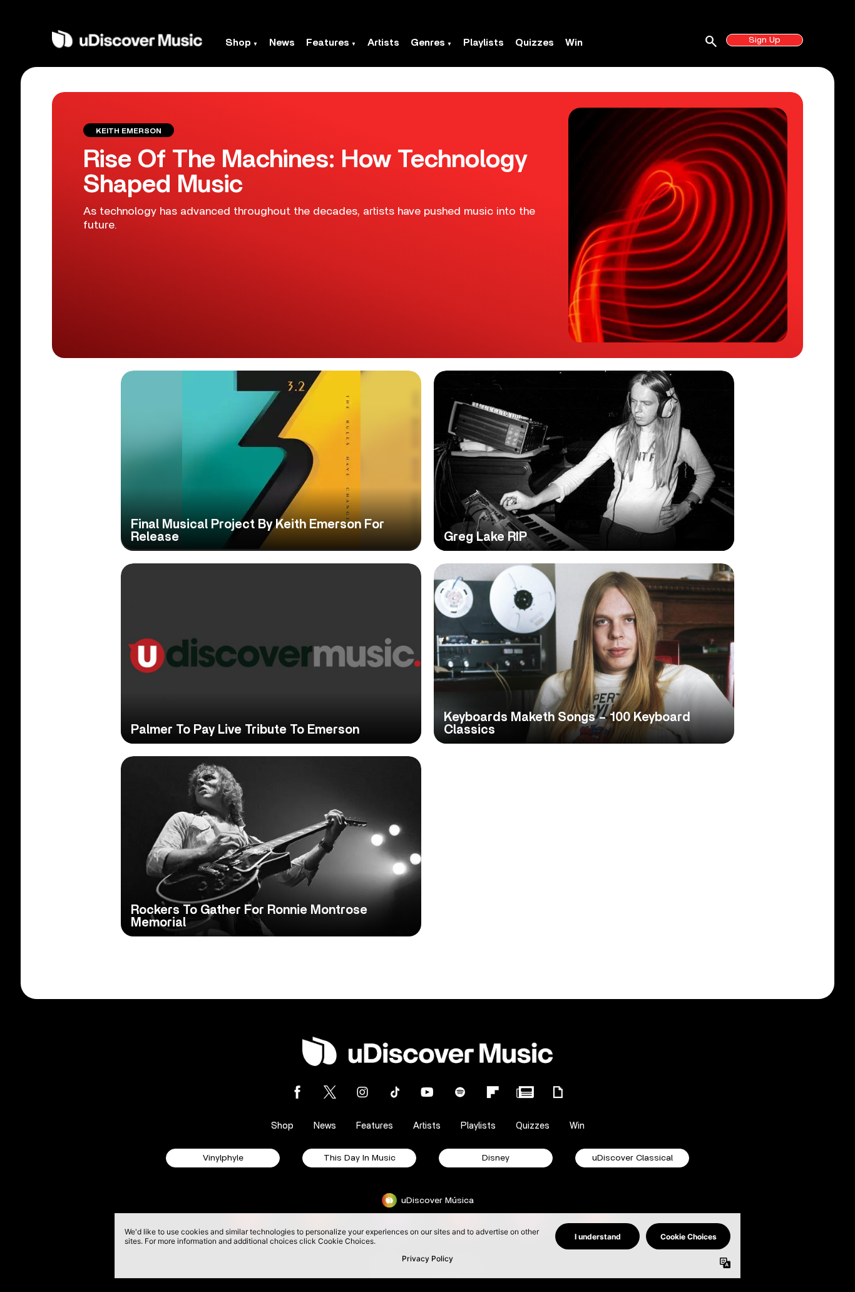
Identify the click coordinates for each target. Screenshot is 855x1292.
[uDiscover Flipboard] (492, 1092)
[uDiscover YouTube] (427, 1092)
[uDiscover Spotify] (460, 1092)
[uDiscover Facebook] (297, 1092)
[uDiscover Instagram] (362, 1092)
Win (574, 43)
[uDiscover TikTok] (395, 1092)
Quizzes (534, 43)
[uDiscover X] (330, 1092)
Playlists (483, 43)
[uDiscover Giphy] (557, 1092)
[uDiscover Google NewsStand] (525, 1092)
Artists (383, 43)
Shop (238, 43)
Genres (428, 43)
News (282, 43)
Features (327, 43)
